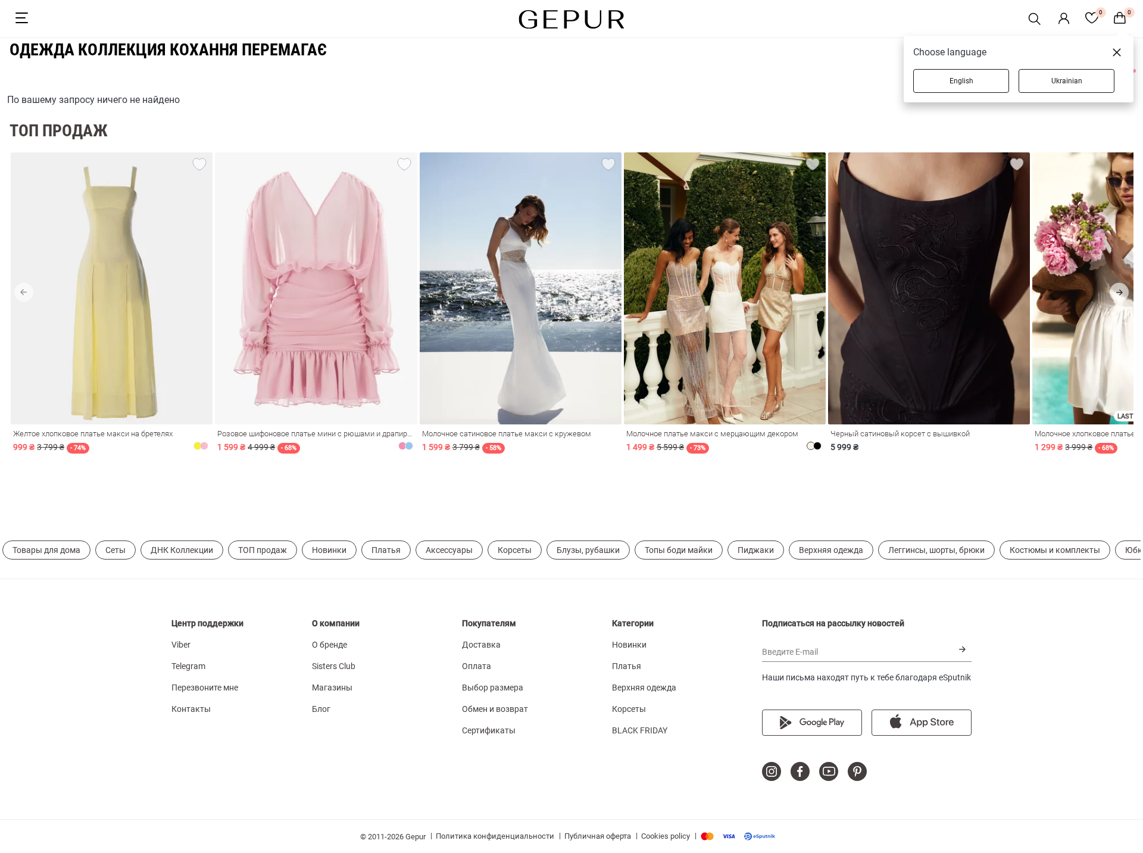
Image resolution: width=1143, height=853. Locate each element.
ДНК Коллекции (182, 550)
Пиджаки (756, 550)
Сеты (115, 550)
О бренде (329, 644)
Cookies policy (665, 836)
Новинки (329, 550)
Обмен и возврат (495, 709)
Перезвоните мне (204, 687)
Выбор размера (492, 687)
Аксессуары (449, 550)
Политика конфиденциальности (495, 836)
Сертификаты (489, 730)
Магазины (332, 687)
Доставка (481, 644)
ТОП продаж (262, 550)
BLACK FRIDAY (639, 730)
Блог (321, 709)
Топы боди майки (679, 550)
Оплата (476, 666)
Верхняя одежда (831, 550)
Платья (386, 550)
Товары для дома (46, 550)
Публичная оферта (597, 836)
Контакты (191, 709)
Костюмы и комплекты (1055, 550)
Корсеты (515, 550)
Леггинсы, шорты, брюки (936, 550)
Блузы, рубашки (588, 550)
